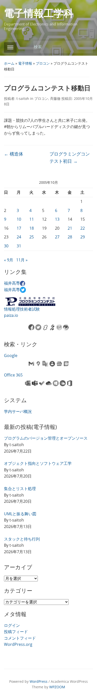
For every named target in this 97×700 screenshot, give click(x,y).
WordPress (39, 681)
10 (19, 219)
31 (19, 246)
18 (31, 228)
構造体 (13, 154)
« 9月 (8, 260)
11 (31, 219)
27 (57, 237)
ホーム (9, 63)
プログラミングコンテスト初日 (69, 157)
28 (70, 237)
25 (31, 237)
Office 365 (13, 375)
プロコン (43, 63)
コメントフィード (20, 638)
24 (19, 237)
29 (82, 237)
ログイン (12, 625)
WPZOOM (57, 687)
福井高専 (12, 283)
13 (57, 219)
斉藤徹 (55, 98)
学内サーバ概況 (18, 411)
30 (6, 246)
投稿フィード (16, 631)
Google (10, 355)
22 (82, 228)
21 (70, 228)
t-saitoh (22, 98)
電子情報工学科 (39, 13)
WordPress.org (18, 644)
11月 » (22, 260)
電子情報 (25, 63)
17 (19, 228)
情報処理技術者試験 (22, 309)
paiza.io (11, 315)
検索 (87, 47)
